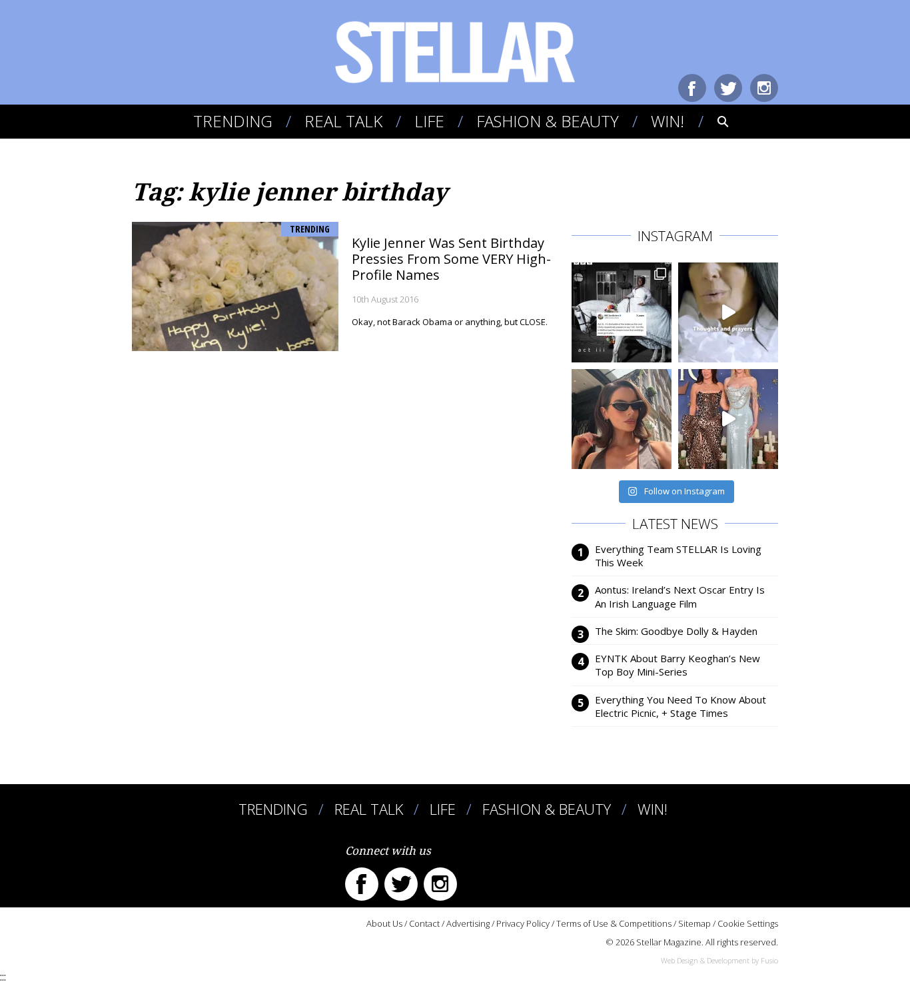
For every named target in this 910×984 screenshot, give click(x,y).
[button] (713, 121)
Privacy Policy (523, 923)
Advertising (468, 923)
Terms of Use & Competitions (614, 923)
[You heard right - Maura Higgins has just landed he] (622, 419)
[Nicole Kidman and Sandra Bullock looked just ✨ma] (728, 419)
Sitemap (694, 923)
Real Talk (343, 121)
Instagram (764, 88)
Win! (667, 121)
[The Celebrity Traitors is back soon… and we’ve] (728, 312)
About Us (384, 923)
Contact (424, 923)
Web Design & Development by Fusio (719, 960)
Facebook (692, 88)
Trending (232, 121)
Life (429, 121)
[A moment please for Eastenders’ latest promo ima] (622, 312)
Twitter (728, 88)
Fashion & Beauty (547, 121)
